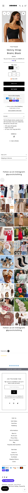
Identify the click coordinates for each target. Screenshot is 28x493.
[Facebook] (9, 403)
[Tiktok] (18, 403)
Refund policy (4, 484)
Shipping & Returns (14, 459)
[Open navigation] (3, 6)
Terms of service (17, 484)
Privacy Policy (14, 438)
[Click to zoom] (23, 13)
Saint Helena (14, 421)
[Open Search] (20, 6)
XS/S (11, 67)
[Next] (8, 13)
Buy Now (14, 89)
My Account (14, 435)
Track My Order (14, 454)
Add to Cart (14, 83)
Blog (14, 442)
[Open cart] (25, 6)
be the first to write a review (14, 369)
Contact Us (14, 452)
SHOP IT (7, 191)
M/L (17, 68)
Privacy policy (10, 484)
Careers (14, 461)
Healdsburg (14, 425)
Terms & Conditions (14, 440)
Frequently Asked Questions (14, 444)
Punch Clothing (14, 486)
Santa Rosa (14, 423)
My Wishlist (14, 457)
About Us (14, 433)
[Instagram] (14, 403)
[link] (7, 191)
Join (14, 392)
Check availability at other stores (14, 110)
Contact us (13, 133)
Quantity (14, 71)
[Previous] (4, 13)
